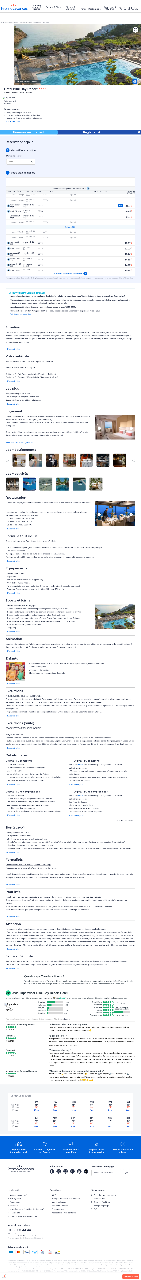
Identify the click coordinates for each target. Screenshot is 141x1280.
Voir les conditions (125, 820)
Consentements (58, 1209)
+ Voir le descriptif (12, 121)
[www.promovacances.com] (14, 7)
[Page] (52, 1171)
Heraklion (46, 22)
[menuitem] (36, 7)
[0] (132, 8)
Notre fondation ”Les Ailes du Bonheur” (27, 1209)
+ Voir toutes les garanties (20, 314)
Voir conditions (128, 278)
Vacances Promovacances (9, 22)
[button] (115, 427)
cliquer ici (66, 1019)
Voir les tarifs (130, 1276)
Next (131, 428)
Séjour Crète (37, 22)
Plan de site (15, 1213)
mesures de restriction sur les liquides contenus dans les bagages (77, 929)
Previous (99, 428)
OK (126, 1173)
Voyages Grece (25, 22)
